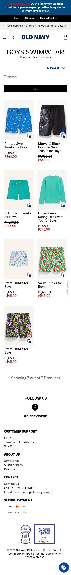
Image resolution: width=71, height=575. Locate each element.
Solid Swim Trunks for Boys (17, 215)
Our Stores (11, 460)
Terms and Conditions (19, 442)
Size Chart (11, 446)
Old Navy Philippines (28, 550)
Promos (9, 469)
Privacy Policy (51, 550)
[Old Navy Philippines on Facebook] (35, 407)
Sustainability (13, 465)
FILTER (35, 88)
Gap (16, 18)
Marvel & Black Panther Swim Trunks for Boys (49, 147)
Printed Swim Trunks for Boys (15, 145)
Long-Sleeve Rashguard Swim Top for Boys (50, 216)
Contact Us (11, 483)
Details (62, 25)
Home (23, 57)
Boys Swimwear (41, 57)
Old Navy (29, 18)
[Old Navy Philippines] (35, 37)
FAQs (7, 438)
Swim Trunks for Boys (16, 284)
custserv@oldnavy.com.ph (35, 492)
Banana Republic (48, 18)
